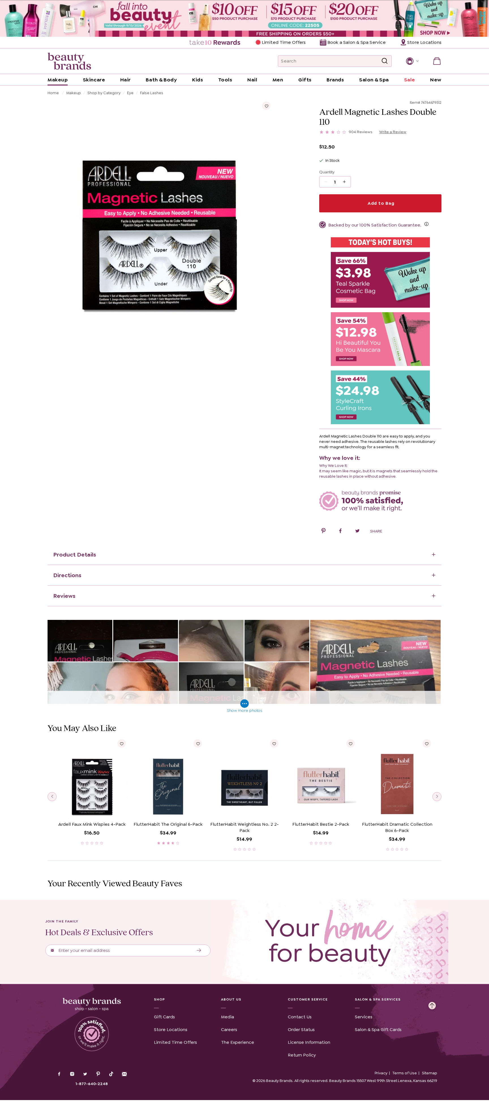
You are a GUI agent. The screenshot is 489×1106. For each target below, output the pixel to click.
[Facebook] (59, 1074)
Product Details (74, 554)
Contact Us (300, 1017)
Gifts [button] (305, 79)
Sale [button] (409, 79)
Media (227, 1017)
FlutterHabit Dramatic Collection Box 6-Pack (397, 827)
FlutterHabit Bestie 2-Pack (320, 824)
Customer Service (308, 999)
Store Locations (170, 1029)
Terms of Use (405, 1072)
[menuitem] (215, 42)
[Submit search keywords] (385, 61)
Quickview (91, 810)
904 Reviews (360, 131)
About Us (231, 999)
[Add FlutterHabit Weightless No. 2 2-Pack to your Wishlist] (274, 743)
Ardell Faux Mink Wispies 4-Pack (92, 824)
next (436, 796)
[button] (412, 61)
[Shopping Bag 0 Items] (436, 61)
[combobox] (334, 61)
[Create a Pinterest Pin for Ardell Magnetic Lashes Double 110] (323, 531)
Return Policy (302, 1055)
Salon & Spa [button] (374, 79)
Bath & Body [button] (161, 79)
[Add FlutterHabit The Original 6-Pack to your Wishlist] (198, 743)
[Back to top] (432, 1004)
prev (52, 796)
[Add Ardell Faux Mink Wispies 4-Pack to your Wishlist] (121, 743)
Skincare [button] (94, 79)
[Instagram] (72, 1074)
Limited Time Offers (284, 42)
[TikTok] (111, 1074)
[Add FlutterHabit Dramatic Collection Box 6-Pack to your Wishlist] (426, 743)
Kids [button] (197, 79)
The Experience (237, 1042)
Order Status (301, 1029)
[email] (124, 1074)
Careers (229, 1029)
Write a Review (392, 131)
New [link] (435, 79)
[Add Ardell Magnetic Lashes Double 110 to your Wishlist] (266, 106)
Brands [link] (335, 79)
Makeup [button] (58, 79)
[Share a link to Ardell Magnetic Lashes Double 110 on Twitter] (357, 531)
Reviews (64, 596)
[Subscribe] (199, 950)
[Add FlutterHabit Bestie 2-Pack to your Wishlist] (350, 743)
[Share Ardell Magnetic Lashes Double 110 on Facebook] (340, 531)
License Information (309, 1042)
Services (363, 1017)
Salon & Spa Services (378, 999)
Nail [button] (252, 79)
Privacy (381, 1072)
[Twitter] (85, 1074)
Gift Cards (164, 1017)
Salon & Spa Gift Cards (378, 1029)
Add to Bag (380, 203)
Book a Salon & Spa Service (356, 42)
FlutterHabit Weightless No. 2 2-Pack (244, 827)
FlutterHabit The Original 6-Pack (168, 824)
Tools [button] (225, 79)
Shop (159, 999)
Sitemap (429, 1072)
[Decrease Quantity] (346, 181)
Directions (67, 575)
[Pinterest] (98, 1074)
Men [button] (278, 79)
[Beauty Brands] (69, 61)
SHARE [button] (376, 531)
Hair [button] (125, 79)
